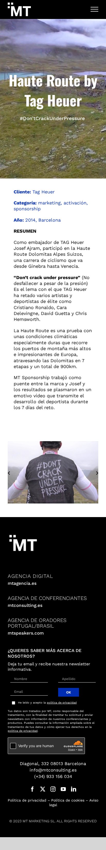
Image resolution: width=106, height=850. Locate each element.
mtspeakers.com (26, 632)
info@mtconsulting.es (53, 769)
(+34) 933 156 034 (53, 775)
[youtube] (63, 788)
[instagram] (53, 788)
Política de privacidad (27, 800)
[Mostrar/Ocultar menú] (94, 9)
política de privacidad (62, 702)
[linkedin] (73, 788)
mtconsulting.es (25, 604)
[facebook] (32, 788)
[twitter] (42, 788)
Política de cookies (67, 800)
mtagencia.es (22, 582)
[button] (9, 472)
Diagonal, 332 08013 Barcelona (53, 763)
